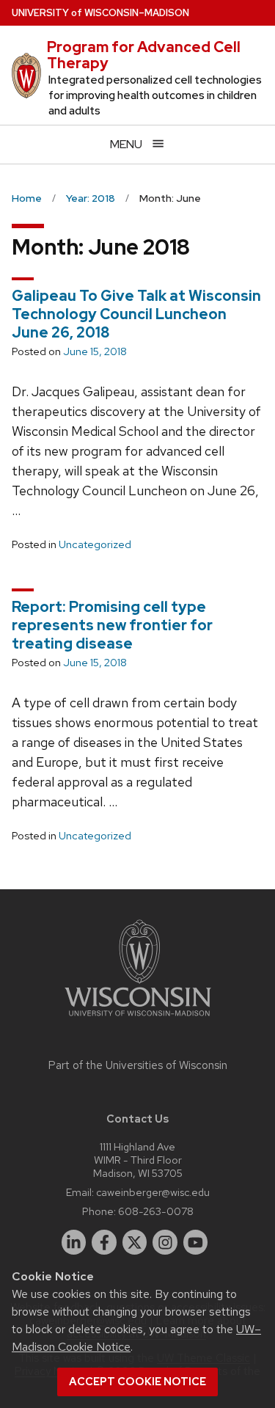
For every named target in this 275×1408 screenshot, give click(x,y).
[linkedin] (74, 1242)
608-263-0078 (156, 1211)
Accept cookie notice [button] (137, 1381)
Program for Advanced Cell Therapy (144, 55)
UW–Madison (100, 13)
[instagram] (165, 1242)
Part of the (137, 1065)
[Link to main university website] (138, 1018)
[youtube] (195, 1242)
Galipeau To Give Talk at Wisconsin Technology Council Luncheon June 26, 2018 (136, 314)
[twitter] (134, 1242)
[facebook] (104, 1242)
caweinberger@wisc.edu (153, 1192)
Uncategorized (95, 544)
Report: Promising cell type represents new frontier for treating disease (112, 625)
